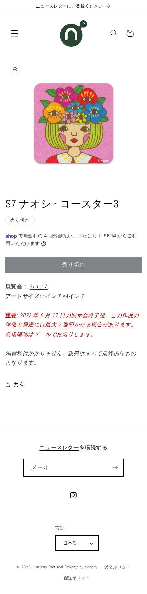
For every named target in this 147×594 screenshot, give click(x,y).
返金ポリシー (117, 567)
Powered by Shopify (81, 567)
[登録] (115, 467)
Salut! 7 (39, 286)
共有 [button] (19, 385)
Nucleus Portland (48, 567)
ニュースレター (59, 447)
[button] (14, 33)
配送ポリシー (77, 578)
